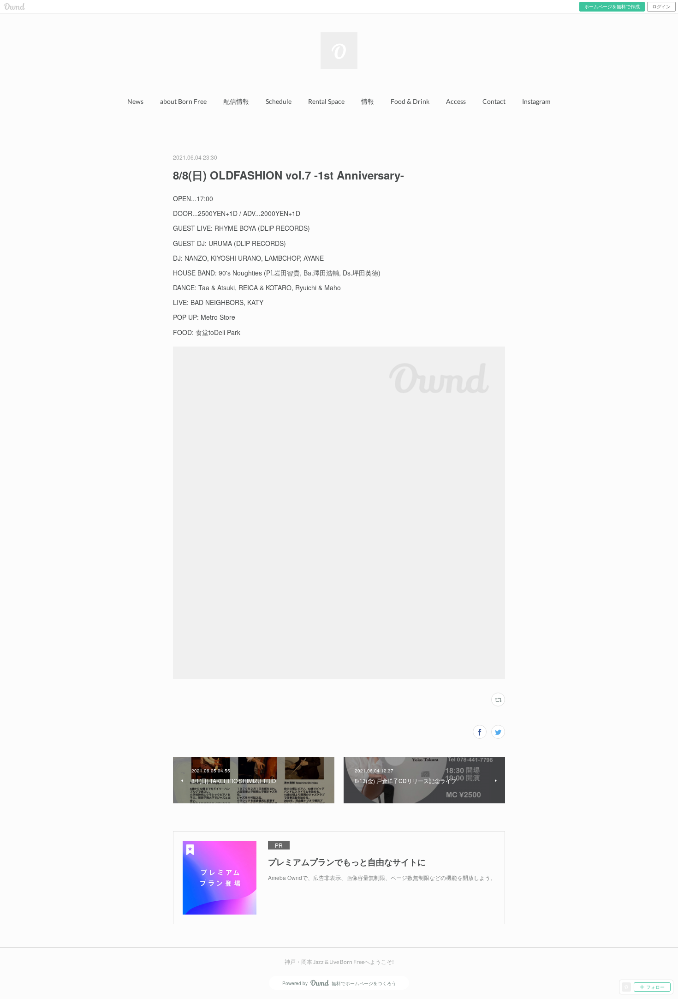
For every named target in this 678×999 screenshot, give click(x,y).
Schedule (278, 101)
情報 (367, 101)
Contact (494, 101)
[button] (135, 101)
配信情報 (236, 101)
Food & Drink (410, 101)
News (135, 101)
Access (456, 101)
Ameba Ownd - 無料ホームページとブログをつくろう (14, 6)
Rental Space (326, 101)
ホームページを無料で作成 (612, 6)
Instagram (536, 101)
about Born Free (183, 101)
